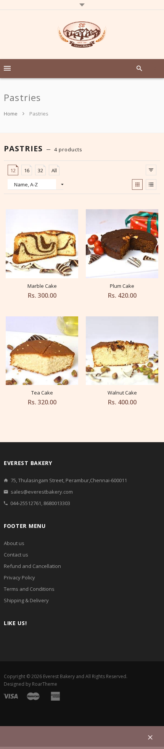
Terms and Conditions (29, 588)
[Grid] (137, 184)
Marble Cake (42, 285)
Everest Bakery (59, 676)
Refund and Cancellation (32, 566)
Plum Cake (122, 285)
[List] (151, 184)
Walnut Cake (122, 392)
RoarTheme (44, 684)
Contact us (16, 554)
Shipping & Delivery (26, 600)
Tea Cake (42, 392)
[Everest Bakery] (82, 34)
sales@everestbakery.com (42, 491)
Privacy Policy (19, 577)
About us (14, 543)
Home (11, 113)
